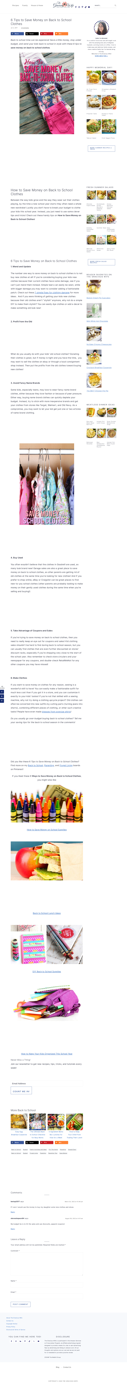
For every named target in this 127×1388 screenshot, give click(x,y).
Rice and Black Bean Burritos (90, 423)
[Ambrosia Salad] (101, 240)
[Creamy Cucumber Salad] (91, 219)
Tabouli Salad (91, 138)
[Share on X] (2, 696)
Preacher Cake (92, 113)
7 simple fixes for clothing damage (52, 292)
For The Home (53, 1149)
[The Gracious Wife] (63, 7)
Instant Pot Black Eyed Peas (111, 444)
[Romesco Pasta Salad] (109, 102)
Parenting (49, 765)
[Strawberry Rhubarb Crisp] (109, 78)
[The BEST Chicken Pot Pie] (101, 380)
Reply (13, 1212)
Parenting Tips (52, 1153)
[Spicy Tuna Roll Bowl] (111, 240)
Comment (15, 1251)
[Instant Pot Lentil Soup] (101, 413)
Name (14, 1281)
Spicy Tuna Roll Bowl (111, 249)
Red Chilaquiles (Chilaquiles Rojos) (101, 445)
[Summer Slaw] (101, 219)
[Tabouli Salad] (94, 126)
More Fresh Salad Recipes (98, 262)
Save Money (63, 1153)
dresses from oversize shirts (56, 711)
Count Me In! (21, 1091)
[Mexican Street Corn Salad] (91, 240)
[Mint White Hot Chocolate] (101, 311)
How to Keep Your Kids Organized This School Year (46, 1054)
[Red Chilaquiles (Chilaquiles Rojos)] (101, 434)
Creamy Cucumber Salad (90, 229)
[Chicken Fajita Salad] (91, 195)
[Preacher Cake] (94, 102)
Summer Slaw (101, 228)
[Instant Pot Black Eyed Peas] (111, 434)
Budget (25, 1149)
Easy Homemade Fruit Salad (111, 229)
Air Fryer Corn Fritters (92, 90)
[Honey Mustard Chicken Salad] (111, 195)
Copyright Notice (11, 1324)
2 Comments (25, 28)
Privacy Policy (10, 1326)
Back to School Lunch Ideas (47, 913)
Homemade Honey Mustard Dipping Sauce (100, 207)
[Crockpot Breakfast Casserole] (101, 357)
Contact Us (9, 1321)
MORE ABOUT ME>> (101, 56)
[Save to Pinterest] (2, 701)
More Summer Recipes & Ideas (101, 148)
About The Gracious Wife (14, 1318)
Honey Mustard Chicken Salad (110, 206)
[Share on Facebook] (2, 692)
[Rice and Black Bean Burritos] (91, 413)
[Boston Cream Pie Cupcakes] (101, 287)
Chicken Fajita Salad (91, 204)
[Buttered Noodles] (91, 434)
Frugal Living (66, 765)
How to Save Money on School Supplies (47, 829)
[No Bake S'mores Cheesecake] (101, 334)
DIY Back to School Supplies (47, 971)
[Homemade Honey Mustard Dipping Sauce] (101, 195)
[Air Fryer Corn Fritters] (94, 78)
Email (13, 1292)
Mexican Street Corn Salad (91, 250)
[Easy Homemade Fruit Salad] (111, 219)
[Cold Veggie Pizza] (109, 126)
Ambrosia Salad (100, 249)
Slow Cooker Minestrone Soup (111, 423)
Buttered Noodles (90, 443)
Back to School (35, 765)
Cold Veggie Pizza (108, 138)
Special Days (72, 1149)
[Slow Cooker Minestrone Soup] (111, 413)
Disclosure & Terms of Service (15, 1329)
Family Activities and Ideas (38, 1149)
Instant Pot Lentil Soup (101, 422)
